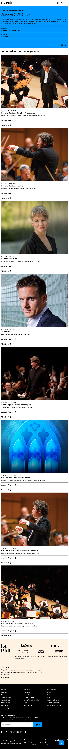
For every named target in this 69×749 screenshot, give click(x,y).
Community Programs (52, 702)
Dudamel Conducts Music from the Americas (18, 113)
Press (25, 702)
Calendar (4, 692)
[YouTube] (17, 732)
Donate (48, 692)
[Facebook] (2, 732)
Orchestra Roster (29, 697)
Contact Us (25, 741)
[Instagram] (10, 732)
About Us (26, 692)
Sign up (37, 724)
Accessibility (5, 708)
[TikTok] (14, 732)
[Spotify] (21, 732)
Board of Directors (39, 741)
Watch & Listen (28, 695)
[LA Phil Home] (6, 2)
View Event (5, 124)
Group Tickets (5, 702)
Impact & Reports (32, 742)
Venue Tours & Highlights (31, 700)
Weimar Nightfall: (16, 399)
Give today (5, 677)
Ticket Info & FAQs (6, 697)
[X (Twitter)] (6, 732)
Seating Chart (5, 700)
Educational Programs (52, 700)
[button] (66, 3)
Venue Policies (5, 695)
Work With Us (28, 705)
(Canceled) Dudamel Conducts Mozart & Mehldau (20, 543)
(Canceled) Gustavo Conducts (17, 615)
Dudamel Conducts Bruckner (12, 184)
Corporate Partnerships (53, 705)
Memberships (50, 695)
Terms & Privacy (46, 742)
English (56, 740)
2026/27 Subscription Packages (13, 10)
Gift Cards (4, 705)
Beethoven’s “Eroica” (9, 256)
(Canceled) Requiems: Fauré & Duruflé (15, 471)
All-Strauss (5, 327)
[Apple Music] (25, 732)
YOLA (47, 697)
